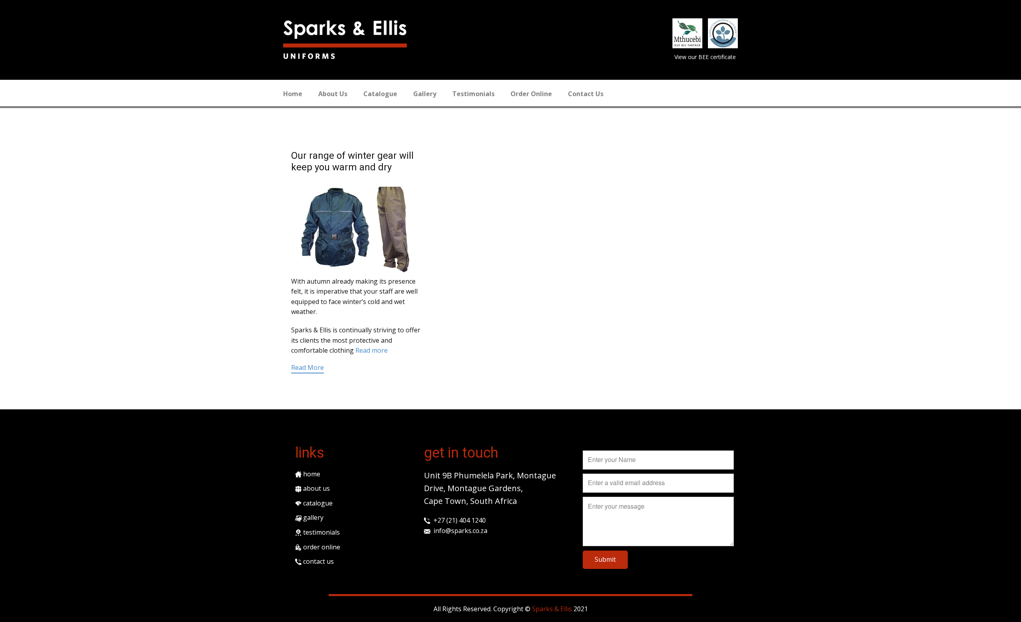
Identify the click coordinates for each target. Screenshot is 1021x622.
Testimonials (473, 93)
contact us (318, 561)
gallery (312, 517)
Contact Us (585, 93)
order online (321, 547)
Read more (371, 350)
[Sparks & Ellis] (345, 29)
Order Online (531, 93)
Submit (605, 559)
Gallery (424, 93)
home (311, 474)
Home (292, 93)
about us (316, 488)
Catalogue (380, 93)
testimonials (321, 532)
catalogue (317, 503)
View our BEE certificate (705, 57)
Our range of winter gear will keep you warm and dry (352, 161)
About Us (332, 93)
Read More (307, 367)
